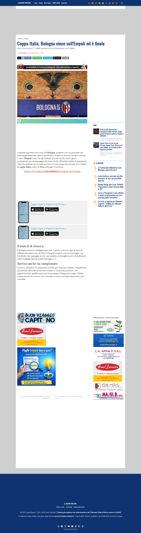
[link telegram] (103, 3)
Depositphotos (79, 507)
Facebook (28, 58)
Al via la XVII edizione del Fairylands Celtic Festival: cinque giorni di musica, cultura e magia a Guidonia (111, 132)
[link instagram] (96, 3)
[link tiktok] (109, 3)
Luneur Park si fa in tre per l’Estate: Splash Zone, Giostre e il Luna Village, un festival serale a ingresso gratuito (111, 146)
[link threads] (116, 3)
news (95, 125)
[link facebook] (92, 3)
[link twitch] (113, 3)
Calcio (41, 3)
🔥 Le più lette (98, 163)
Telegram (48, 58)
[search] (122, 3)
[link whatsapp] (106, 3)
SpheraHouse (74, 529)
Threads (57, 58)
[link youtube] (99, 3)
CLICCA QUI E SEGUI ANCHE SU (52, 171)
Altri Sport (47, 3)
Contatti (64, 3)
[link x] (89, 3)
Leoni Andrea (23, 53)
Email (66, 58)
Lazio (35, 3)
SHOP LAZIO (56, 3)
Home (20, 39)
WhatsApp (38, 58)
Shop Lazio (60, 507)
